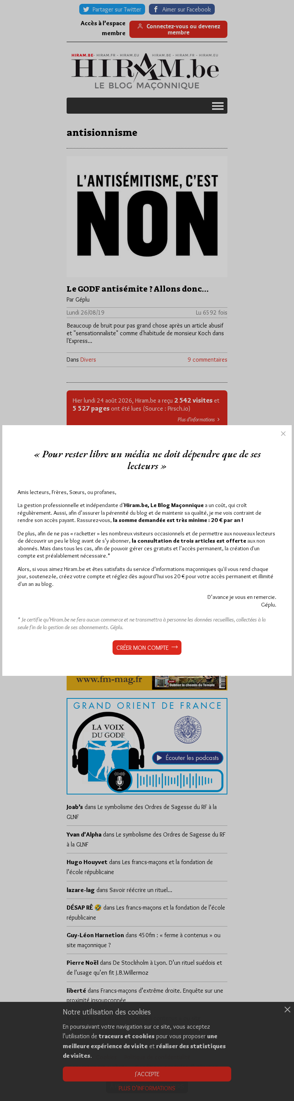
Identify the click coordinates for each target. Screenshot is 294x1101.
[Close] (283, 433)
